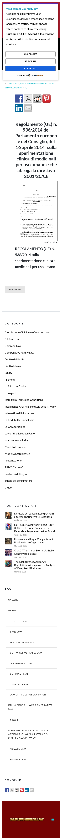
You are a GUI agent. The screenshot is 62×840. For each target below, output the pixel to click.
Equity (8, 372)
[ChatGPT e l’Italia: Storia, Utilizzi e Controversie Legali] (8, 552)
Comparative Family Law (19, 352)
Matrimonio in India (16, 440)
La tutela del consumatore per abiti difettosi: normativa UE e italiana (34, 515)
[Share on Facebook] (19, 98)
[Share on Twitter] (28, 98)
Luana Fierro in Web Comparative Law (30, 707)
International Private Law (19, 413)
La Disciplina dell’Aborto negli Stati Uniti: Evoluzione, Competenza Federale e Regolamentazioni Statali (34, 528)
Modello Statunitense (17, 453)
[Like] (26, 88)
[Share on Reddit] (37, 98)
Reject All (30, 61)
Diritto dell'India (14, 359)
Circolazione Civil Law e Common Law (27, 332)
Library (13, 610)
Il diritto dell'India (15, 386)
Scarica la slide (50, 242)
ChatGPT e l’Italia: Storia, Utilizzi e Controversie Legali (34, 552)
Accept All (30, 68)
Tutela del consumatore (18, 480)
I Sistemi (10, 379)
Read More (15, 289)
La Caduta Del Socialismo (19, 419)
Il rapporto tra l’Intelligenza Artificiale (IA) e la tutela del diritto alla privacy (28, 734)
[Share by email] (28, 108)
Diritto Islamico (14, 366)
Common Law (13, 345)
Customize (30, 54)
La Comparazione (15, 426)
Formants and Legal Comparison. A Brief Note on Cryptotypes (34, 541)
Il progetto (11, 393)
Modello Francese (15, 446)
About (14, 720)
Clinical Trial (13, 83)
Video (8, 487)
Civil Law (16, 632)
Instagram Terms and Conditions (24, 399)
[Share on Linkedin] (19, 108)
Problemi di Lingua (16, 474)
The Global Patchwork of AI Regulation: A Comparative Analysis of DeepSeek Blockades (34, 565)
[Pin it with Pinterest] (46, 98)
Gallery (13, 599)
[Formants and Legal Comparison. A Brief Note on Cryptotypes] (8, 541)
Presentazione (13, 460)
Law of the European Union (33, 83)
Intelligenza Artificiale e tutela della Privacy (30, 406)
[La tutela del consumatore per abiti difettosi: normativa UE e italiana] (8, 515)
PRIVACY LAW (14, 467)
